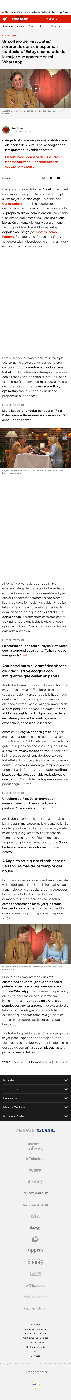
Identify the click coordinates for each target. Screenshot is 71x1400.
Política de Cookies (35, 1342)
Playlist (43, 26)
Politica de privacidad (35, 1333)
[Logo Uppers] (35, 1251)
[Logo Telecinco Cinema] (35, 1262)
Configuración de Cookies (35, 1338)
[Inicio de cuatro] (5, 19)
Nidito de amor (58, 26)
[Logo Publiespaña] (35, 1297)
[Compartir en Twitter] (51, 178)
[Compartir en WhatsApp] (43, 178)
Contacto (35, 1356)
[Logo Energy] (35, 1228)
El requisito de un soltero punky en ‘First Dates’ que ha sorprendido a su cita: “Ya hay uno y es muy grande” (35, 650)
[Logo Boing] (35, 1216)
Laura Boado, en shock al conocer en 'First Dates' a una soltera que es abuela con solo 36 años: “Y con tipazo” (34, 415)
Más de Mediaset (15, 1107)
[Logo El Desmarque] (36, 1193)
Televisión (18, 1062)
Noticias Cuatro (14, 1116)
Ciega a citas (10, 35)
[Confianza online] (36, 1387)
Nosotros (10, 1080)
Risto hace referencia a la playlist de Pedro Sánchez (30, 12)
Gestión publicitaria (35, 1347)
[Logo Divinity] (35, 1182)
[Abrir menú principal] (66, 19)
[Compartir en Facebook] (66, 178)
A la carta (20, 26)
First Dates (17, 128)
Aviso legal (36, 1324)
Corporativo (11, 1089)
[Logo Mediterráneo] (35, 1308)
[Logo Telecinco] (35, 1158)
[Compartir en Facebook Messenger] (58, 178)
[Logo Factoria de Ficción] (35, 1205)
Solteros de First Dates (39, 1062)
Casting (33, 26)
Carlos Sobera (12, 203)
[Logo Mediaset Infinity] (35, 1147)
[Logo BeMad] (35, 1239)
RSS (35, 1351)
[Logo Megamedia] (37, 1372)
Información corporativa (35, 1329)
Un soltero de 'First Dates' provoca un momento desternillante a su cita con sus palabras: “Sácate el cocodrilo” (31, 803)
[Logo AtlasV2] (35, 1285)
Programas (11, 1098)
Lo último (8, 26)
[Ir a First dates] (20, 19)
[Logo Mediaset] (35, 1132)
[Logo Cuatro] (35, 1170)
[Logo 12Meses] (35, 1274)
